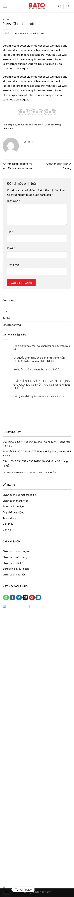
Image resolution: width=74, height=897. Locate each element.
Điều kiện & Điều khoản (16, 568)
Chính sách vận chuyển (16, 551)
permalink (8, 128)
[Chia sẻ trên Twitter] (34, 112)
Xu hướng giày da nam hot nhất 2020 (36, 369)
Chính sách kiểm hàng (15, 557)
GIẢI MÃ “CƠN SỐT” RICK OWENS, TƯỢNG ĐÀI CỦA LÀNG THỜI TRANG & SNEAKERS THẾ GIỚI (42, 385)
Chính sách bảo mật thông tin (19, 495)
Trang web (13, 264)
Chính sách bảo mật (14, 574)
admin (41, 33)
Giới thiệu (8, 523)
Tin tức (7, 318)
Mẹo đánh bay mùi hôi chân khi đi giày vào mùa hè (42, 347)
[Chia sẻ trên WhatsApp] (21, 112)
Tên (10, 231)
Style (6, 19)
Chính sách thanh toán (16, 500)
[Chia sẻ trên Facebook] (27, 112)
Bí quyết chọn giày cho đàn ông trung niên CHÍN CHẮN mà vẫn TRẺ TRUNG (39, 359)
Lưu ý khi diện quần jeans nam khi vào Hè (38, 396)
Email (11, 248)
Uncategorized (12, 325)
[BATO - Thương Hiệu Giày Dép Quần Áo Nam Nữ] (37, 6)
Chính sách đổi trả (13, 563)
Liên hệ (7, 529)
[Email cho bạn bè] (40, 112)
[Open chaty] (6, 889)
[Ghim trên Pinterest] (47, 112)
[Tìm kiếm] (59, 6)
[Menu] (5, 6)
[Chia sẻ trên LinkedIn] (53, 112)
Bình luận (13, 201)
